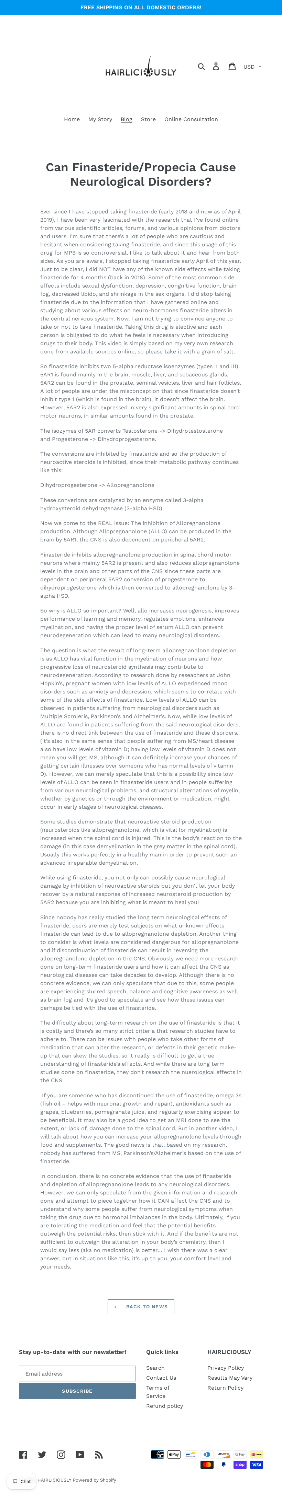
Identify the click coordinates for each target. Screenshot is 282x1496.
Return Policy (225, 1387)
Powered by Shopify (94, 1480)
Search (155, 1368)
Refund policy (164, 1406)
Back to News (146, 1306)
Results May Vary (229, 1378)
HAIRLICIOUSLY (54, 1480)
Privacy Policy (225, 1368)
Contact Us (161, 1378)
